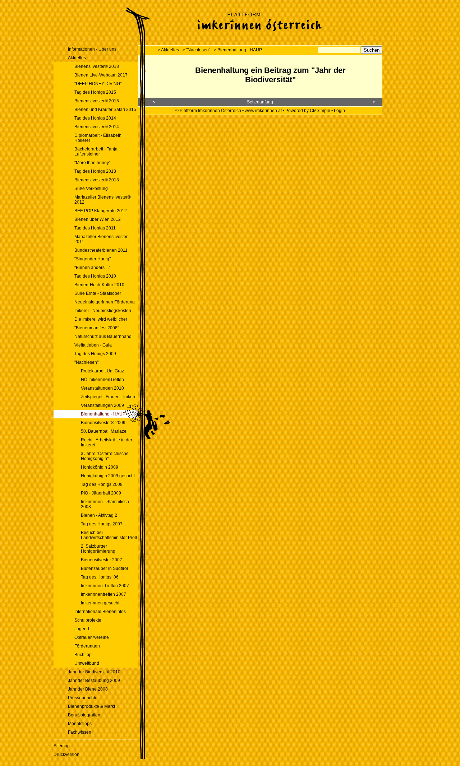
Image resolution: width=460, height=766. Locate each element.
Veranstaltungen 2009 (102, 405)
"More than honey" (92, 162)
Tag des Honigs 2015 (95, 92)
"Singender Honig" (92, 258)
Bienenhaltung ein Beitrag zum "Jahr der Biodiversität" (270, 75)
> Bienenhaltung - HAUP (238, 49)
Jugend (81, 628)
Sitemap (62, 745)
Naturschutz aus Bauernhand (103, 336)
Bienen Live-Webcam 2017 (101, 75)
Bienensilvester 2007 (101, 559)
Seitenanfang (260, 102)
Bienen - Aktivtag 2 (99, 515)
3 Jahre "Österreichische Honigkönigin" (105, 456)
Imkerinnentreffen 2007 (103, 594)
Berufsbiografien (84, 715)
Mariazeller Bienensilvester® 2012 (102, 200)
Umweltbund (86, 663)
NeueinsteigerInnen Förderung (104, 302)
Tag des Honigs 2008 (102, 484)
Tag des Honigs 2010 (95, 276)
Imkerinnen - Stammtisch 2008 (105, 504)
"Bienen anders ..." (92, 267)
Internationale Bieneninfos (100, 611)
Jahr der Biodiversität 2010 (94, 671)
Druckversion (66, 754)
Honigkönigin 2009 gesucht (108, 475)
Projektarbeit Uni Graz (102, 370)
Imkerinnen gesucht (100, 602)
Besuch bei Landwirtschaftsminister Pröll (109, 535)
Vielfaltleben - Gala (93, 345)
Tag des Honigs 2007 (102, 523)
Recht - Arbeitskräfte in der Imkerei (106, 442)
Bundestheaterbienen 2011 (101, 250)
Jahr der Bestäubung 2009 (94, 680)
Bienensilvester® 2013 (96, 179)
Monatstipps (80, 723)
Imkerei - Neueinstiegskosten (102, 310)
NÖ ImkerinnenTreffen (102, 379)
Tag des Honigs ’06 (100, 577)
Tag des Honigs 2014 (95, 118)
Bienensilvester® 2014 (96, 126)
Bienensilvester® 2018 (96, 66)
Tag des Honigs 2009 (95, 353)
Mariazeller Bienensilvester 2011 (101, 239)
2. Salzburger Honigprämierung (98, 549)
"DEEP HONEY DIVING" (97, 83)
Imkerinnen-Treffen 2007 (105, 585)
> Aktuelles (168, 49)
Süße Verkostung (91, 188)
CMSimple (320, 110)
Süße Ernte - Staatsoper (97, 293)
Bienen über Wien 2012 (97, 219)
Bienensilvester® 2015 (96, 100)
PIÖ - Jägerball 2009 (101, 493)
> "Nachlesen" (196, 49)
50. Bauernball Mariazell (105, 431)
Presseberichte (82, 697)
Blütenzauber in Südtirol (104, 568)
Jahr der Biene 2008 (88, 689)
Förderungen (87, 646)
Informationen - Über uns (92, 49)
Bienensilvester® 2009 (103, 422)
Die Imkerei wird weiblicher (100, 319)
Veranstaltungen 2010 (102, 388)
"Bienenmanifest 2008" (96, 327)
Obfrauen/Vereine (91, 637)
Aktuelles (77, 57)
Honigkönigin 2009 (99, 467)
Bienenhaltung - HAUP (103, 414)
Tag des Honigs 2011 (95, 228)
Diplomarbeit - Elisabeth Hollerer (97, 138)
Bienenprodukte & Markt (91, 706)
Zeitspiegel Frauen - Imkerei (109, 396)
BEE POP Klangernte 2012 (100, 210)
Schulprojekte (87, 620)
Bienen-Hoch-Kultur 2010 (99, 284)
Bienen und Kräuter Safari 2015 (105, 109)
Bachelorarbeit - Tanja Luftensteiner (96, 152)
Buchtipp (83, 654)
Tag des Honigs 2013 (95, 171)
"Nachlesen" (86, 362)
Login (339, 110)
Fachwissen (79, 732)
